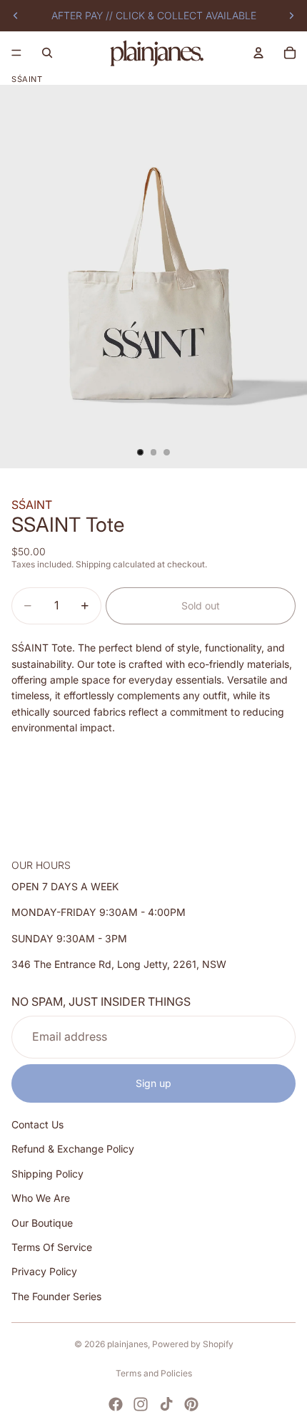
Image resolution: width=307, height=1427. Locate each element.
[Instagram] (140, 1404)
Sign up (153, 1082)
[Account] (258, 52)
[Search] (47, 52)
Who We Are (40, 1198)
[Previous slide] (15, 15)
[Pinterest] (191, 1404)
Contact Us (37, 1124)
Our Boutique (42, 1222)
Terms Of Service (51, 1247)
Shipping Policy (47, 1173)
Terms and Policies (154, 1373)
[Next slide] (291, 15)
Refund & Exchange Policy (72, 1149)
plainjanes (127, 1344)
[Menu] (16, 52)
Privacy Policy (44, 1271)
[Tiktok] (166, 1404)
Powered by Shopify (192, 1344)
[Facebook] (115, 1404)
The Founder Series (56, 1295)
